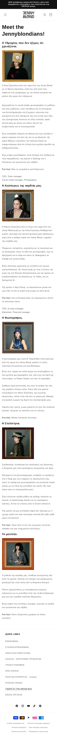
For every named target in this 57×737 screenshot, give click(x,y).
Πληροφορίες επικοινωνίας (38, 731)
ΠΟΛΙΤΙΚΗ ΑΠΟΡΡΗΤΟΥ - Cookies (21, 677)
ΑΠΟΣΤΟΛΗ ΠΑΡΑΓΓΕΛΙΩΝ (17, 653)
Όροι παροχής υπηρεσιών (38, 727)
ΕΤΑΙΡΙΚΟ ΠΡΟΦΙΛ (14, 683)
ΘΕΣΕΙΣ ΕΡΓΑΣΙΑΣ (13, 695)
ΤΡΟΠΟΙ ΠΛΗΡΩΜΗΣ (15, 665)
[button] (5, 15)
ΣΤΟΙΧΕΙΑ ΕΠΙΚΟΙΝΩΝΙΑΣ (17, 647)
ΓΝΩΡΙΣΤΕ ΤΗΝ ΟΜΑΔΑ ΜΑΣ (18, 689)
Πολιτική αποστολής (19, 731)
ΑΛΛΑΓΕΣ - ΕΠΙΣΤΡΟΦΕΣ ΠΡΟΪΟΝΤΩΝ (23, 659)
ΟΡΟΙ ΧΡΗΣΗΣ (12, 671)
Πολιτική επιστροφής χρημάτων (39, 723)
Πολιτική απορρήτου (19, 727)
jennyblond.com (18, 723)
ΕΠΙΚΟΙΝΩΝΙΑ (11, 641)
